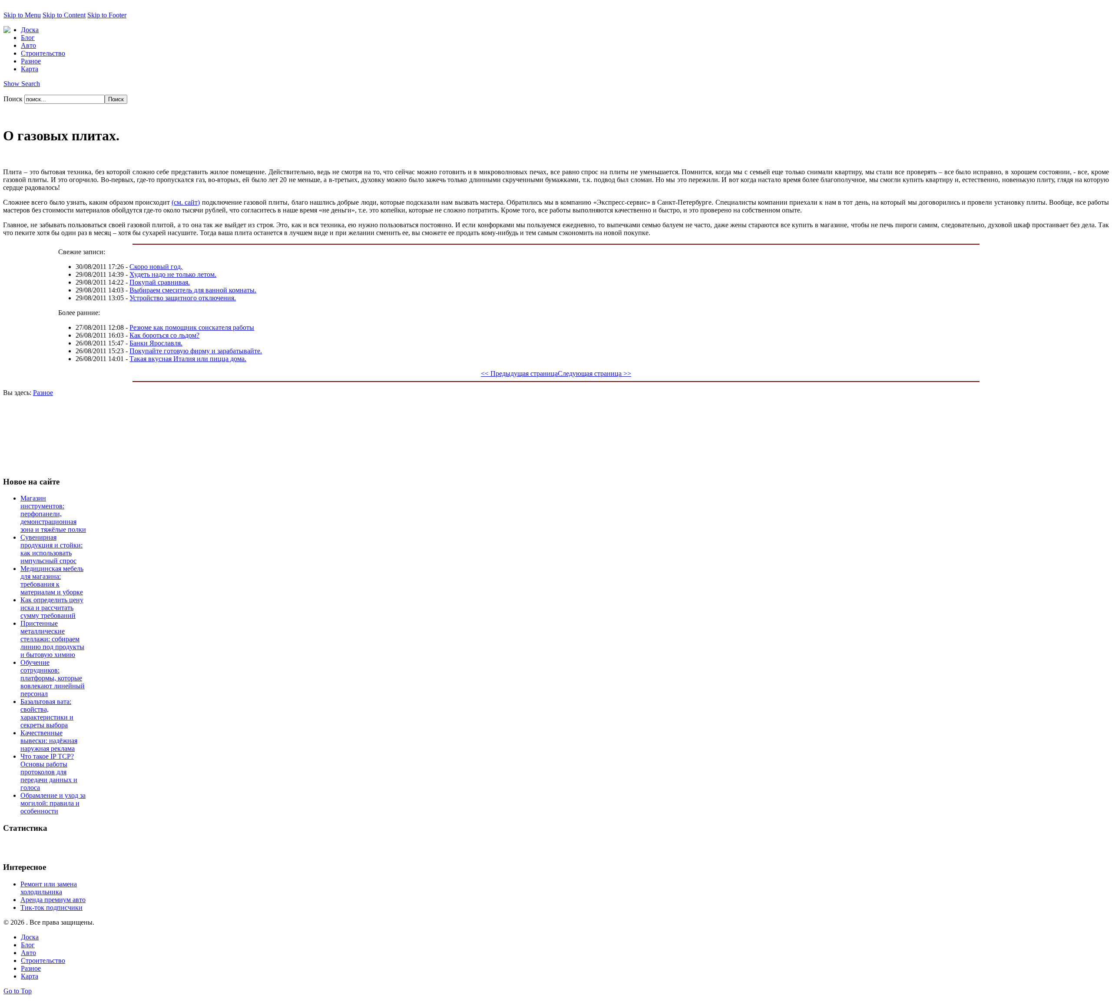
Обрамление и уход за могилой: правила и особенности (53, 803)
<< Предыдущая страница (519, 373)
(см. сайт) (186, 202)
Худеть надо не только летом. (172, 274)
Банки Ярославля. (155, 343)
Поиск (13, 99)
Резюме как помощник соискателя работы (191, 327)
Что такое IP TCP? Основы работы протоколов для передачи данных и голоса (48, 772)
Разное (43, 392)
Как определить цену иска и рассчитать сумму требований (51, 607)
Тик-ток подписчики (51, 907)
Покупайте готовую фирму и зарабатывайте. (195, 351)
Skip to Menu (22, 15)
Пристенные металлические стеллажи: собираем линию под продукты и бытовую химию (52, 639)
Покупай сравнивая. (159, 282)
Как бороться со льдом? (164, 335)
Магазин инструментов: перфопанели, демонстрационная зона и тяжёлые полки (53, 513)
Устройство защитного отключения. (182, 298)
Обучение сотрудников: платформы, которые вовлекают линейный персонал (52, 678)
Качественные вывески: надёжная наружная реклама (48, 740)
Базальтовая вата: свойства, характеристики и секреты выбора (46, 713)
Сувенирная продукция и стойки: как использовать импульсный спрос (51, 549)
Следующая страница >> (594, 373)
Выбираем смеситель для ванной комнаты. (192, 290)
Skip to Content (64, 15)
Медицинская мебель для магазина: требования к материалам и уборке (51, 580)
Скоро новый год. (155, 266)
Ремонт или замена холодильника (48, 888)
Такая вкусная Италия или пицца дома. (187, 358)
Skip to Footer (106, 15)
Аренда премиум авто (53, 899)
